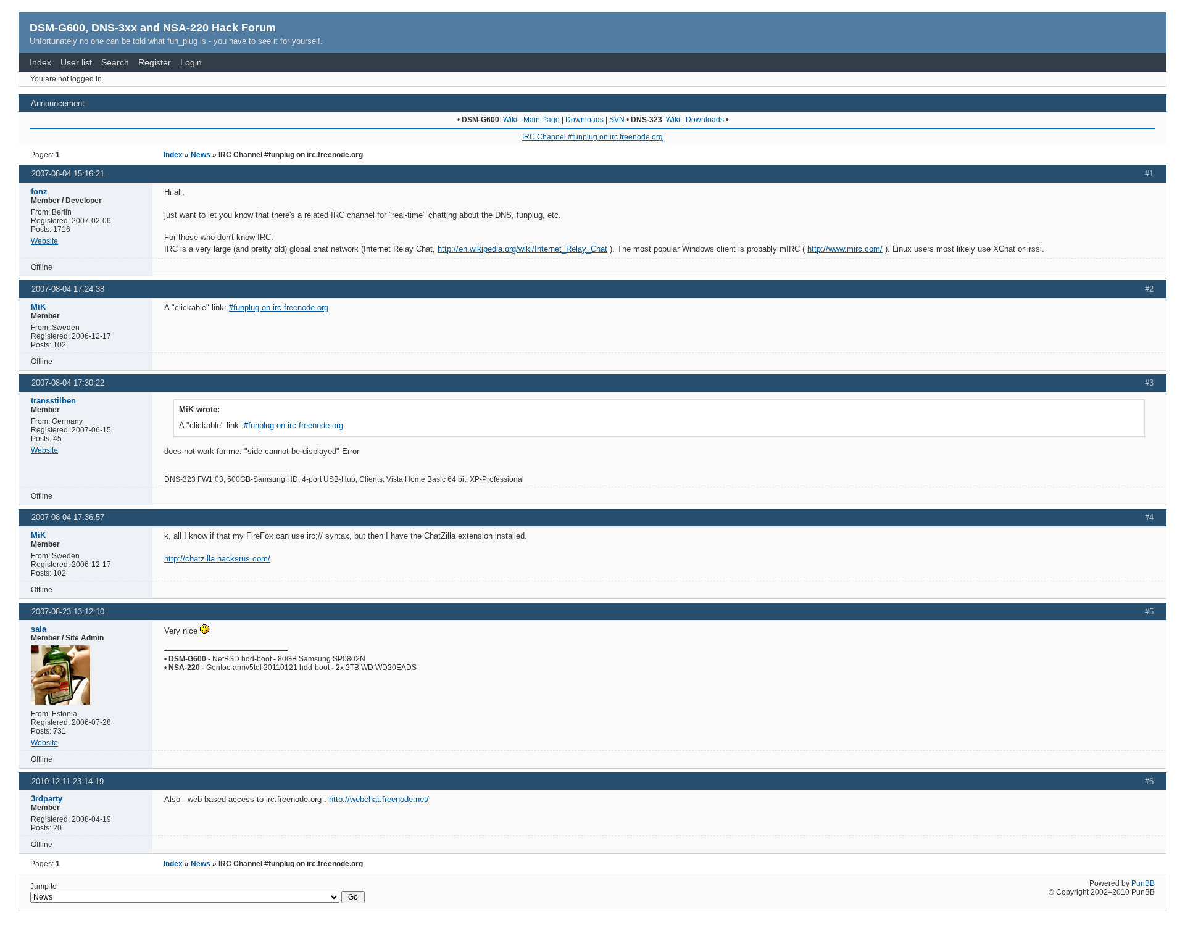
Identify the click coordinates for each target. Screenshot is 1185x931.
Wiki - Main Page (531, 119)
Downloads (584, 119)
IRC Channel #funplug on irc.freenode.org (592, 137)
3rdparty (46, 798)
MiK (38, 307)
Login (191, 62)
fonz (39, 191)
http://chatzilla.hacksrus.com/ (217, 558)
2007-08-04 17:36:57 (67, 517)
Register (154, 62)
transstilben (53, 400)
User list (76, 62)
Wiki (673, 119)
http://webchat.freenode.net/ (379, 799)
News (200, 155)
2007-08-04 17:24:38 (67, 289)
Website (44, 241)
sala (38, 629)
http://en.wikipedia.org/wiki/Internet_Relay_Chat (522, 249)
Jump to (43, 886)
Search (115, 62)
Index (40, 62)
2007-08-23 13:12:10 (67, 611)
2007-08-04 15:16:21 (67, 173)
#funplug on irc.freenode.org (278, 307)
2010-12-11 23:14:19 (67, 781)
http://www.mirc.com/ (845, 249)
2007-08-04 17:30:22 (67, 382)
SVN (617, 119)
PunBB (1143, 883)
